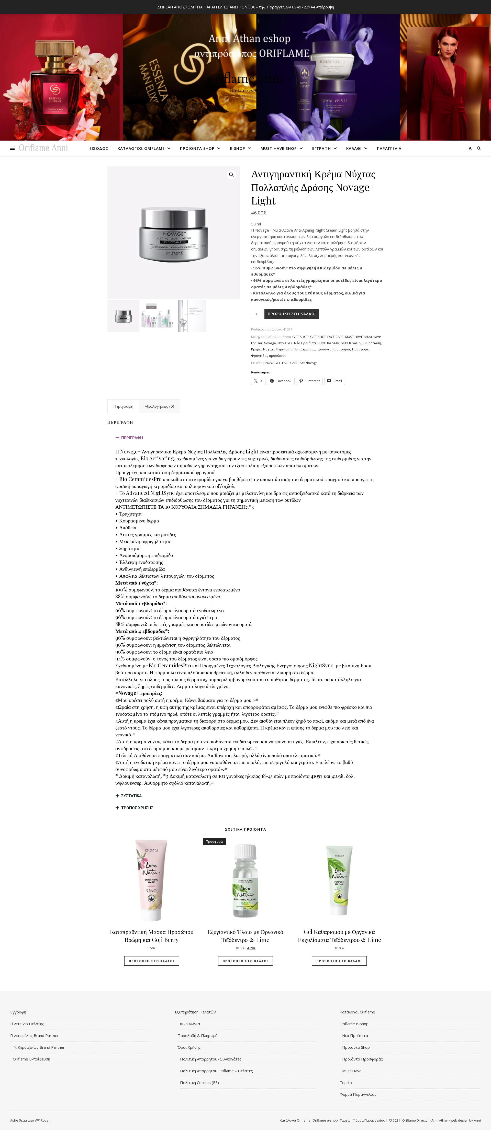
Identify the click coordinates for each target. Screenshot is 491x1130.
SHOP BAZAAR (328, 343)
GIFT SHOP (300, 336)
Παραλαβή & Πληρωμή (197, 1035)
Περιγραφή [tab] (123, 406)
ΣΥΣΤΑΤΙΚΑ (131, 796)
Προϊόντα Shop (197, 148)
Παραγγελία (389, 148)
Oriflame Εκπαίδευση (31, 1058)
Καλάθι (354, 148)
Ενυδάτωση (372, 343)
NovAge (270, 343)
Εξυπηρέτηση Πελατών (195, 1011)
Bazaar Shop (281, 336)
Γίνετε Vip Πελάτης (27, 1023)
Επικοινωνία (188, 1023)
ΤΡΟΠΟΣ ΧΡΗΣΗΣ (137, 808)
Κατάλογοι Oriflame (357, 1011)
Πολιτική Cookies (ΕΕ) (199, 1082)
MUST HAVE (354, 336)
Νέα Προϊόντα (355, 1035)
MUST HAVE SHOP (279, 148)
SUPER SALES (351, 343)
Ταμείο (346, 1082)
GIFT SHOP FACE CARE (326, 336)
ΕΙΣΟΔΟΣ (99, 148)
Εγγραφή (321, 148)
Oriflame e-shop (354, 1023)
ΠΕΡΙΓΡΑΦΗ (132, 438)
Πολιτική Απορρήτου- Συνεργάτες (210, 1058)
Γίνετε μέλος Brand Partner (34, 1035)
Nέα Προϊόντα (305, 343)
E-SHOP (237, 148)
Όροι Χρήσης (189, 1047)
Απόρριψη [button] (325, 6)
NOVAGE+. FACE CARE (281, 362)
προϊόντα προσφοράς (334, 349)
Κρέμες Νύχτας (262, 349)
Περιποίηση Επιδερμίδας (295, 349)
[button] (231, 174)
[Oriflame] (245, 72)
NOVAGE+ (285, 343)
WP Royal (42, 1120)
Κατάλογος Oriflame (141, 148)
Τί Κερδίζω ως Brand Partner (39, 1047)
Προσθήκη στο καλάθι (292, 314)
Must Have (352, 1070)
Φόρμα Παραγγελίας (358, 1094)
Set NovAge (309, 362)
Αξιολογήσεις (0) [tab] (159, 406)
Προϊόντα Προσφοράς (362, 1058)
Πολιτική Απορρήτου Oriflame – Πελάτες (216, 1070)
